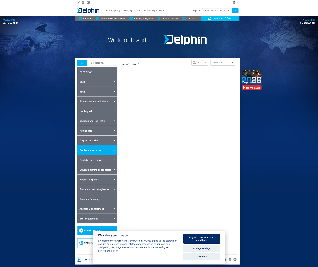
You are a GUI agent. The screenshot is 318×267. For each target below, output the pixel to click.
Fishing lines (86, 130)
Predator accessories (91, 159)
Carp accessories (89, 140)
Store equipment (89, 218)
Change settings (201, 248)
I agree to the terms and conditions (201, 238)
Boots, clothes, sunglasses (94, 189)
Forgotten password (154, 10)
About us (87, 18)
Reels (82, 91)
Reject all (202, 256)
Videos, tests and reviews (112, 18)
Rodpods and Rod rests (92, 120)
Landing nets (87, 111)
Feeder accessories (90, 150)
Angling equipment (89, 179)
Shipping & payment (143, 18)
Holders (134, 64)
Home (125, 64)
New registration (132, 10)
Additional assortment (92, 208)
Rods (82, 81)
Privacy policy (113, 10)
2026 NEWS (86, 72)
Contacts (190, 18)
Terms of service (170, 18)
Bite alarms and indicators (94, 101)
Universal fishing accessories (95, 169)
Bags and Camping (89, 198)
